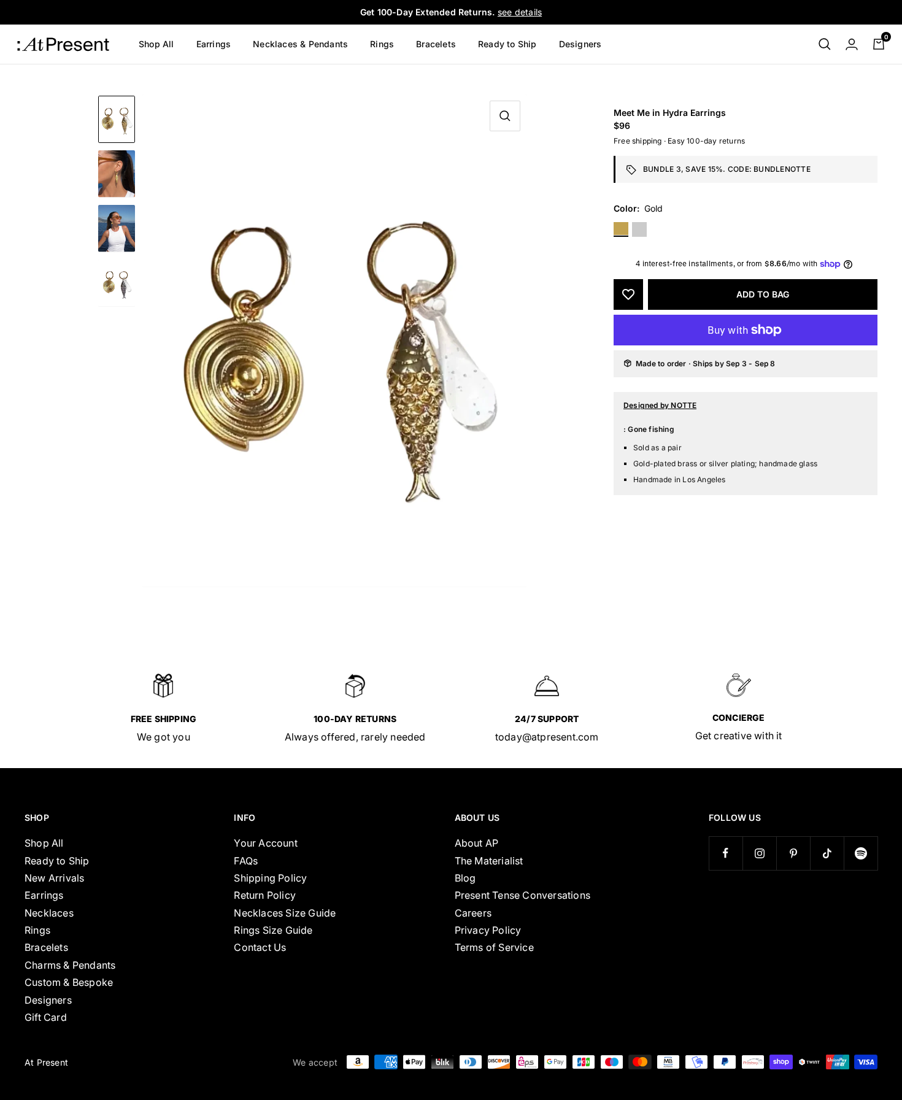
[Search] (825, 44)
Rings (382, 44)
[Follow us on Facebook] (725, 853)
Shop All (156, 44)
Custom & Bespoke (69, 982)
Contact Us (260, 947)
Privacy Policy (488, 930)
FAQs (246, 861)
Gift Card (46, 1017)
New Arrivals (54, 878)
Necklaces (49, 913)
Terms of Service (494, 947)
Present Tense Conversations (522, 895)
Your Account (265, 843)
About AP (477, 843)
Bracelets (436, 44)
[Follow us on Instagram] (759, 853)
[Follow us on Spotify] (860, 853)
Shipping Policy (270, 878)
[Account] (852, 44)
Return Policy (265, 895)
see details (520, 12)
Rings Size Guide (273, 930)
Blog (465, 878)
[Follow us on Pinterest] (793, 853)
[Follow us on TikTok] (827, 853)
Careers (473, 913)
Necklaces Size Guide (285, 913)
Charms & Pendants (70, 965)
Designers (580, 44)
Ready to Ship (507, 44)
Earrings (213, 44)
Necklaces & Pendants (300, 44)
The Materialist (489, 861)
